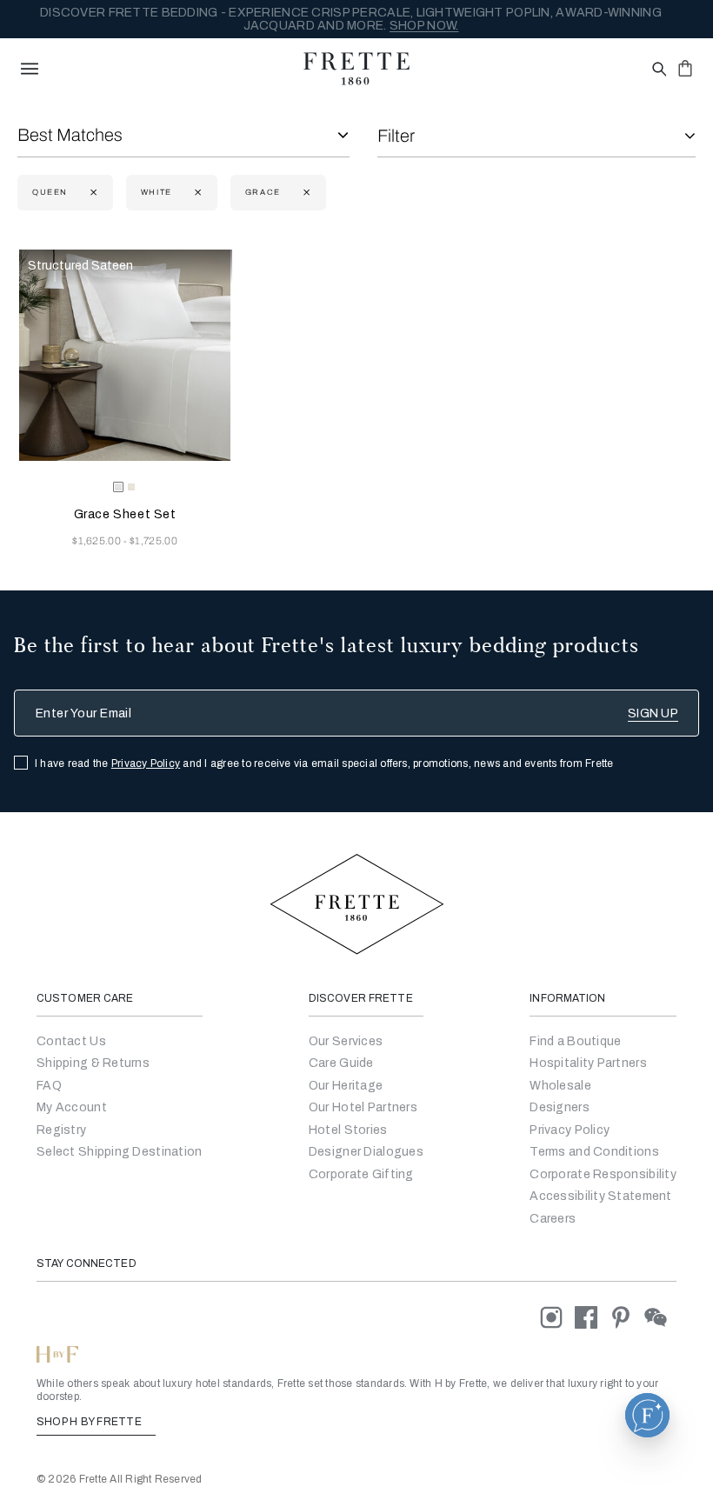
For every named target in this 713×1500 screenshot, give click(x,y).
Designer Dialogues (366, 1151)
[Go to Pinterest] (627, 1316)
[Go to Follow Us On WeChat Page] (660, 1316)
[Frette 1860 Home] (356, 68)
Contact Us (71, 1041)
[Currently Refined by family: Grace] (305, 192)
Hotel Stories (348, 1130)
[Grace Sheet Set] (124, 355)
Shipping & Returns (93, 1063)
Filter (396, 135)
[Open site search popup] (658, 70)
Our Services (346, 1041)
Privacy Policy (145, 763)
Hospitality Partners (588, 1063)
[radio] (131, 486)
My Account (72, 1107)
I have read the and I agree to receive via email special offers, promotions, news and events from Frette (324, 763)
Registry (61, 1130)
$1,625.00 (97, 541)
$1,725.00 (153, 541)
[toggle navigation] (29, 69)
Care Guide (341, 1063)
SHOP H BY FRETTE (90, 1422)
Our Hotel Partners (363, 1107)
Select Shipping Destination (120, 1151)
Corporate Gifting (361, 1174)
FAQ (49, 1085)
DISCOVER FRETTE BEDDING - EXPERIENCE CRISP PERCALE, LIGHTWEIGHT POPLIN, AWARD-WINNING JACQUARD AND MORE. (351, 19)
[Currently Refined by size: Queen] (92, 192)
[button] (647, 1415)
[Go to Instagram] (557, 1316)
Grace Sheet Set (125, 514)
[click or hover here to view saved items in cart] (685, 67)
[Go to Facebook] (592, 1316)
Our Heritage (346, 1085)
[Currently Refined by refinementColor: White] (196, 192)
